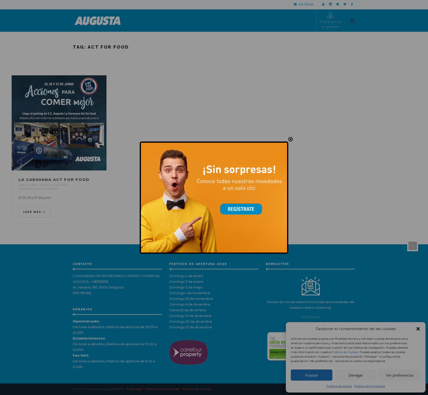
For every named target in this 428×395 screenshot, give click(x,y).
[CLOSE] (290, 139)
